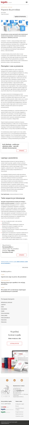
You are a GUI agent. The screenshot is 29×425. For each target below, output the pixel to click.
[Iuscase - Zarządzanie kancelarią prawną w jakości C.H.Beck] (5, 406)
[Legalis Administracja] (5, 412)
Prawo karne (4, 319)
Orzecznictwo (4, 308)
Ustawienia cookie (19, 416)
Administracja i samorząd (6, 7)
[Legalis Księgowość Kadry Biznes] (7, 409)
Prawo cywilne (4, 315)
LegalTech (3, 304)
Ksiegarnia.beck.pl (19, 412)
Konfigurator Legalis (20, 404)
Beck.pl (17, 406)
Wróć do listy (25, 267)
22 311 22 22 (7, 403)
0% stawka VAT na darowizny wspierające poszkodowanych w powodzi (13, 290)
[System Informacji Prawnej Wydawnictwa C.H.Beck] (6, 2)
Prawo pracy (3, 322)
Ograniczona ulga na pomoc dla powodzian (13, 277)
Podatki (2, 274)
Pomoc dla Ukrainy (5, 313)
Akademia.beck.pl (19, 414)
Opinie (2, 306)
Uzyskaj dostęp (14, 343)
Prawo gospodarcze (5, 280)
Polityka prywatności (5, 423)
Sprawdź (21, 150)
